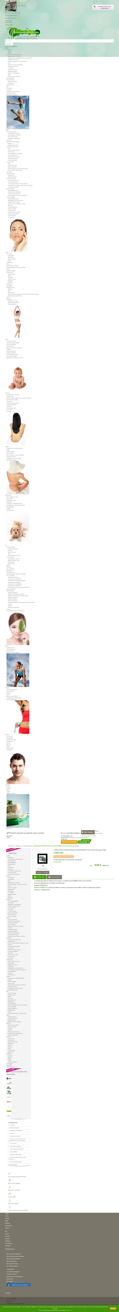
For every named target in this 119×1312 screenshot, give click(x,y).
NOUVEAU (9, 1065)
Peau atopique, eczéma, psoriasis (16, 267)
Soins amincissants (12, 689)
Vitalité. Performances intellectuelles (18, 595)
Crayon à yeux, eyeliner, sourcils (17, 204)
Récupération (10, 651)
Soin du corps (10, 557)
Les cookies (13, 1143)
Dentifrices (11, 83)
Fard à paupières (12, 207)
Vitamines (9, 49)
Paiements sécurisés (14, 1190)
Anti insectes (10, 510)
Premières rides (12, 165)
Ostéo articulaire (12, 601)
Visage (7, 130)
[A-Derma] (9, 1097)
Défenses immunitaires (14, 76)
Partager (46, 872)
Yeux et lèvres (10, 188)
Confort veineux (12, 599)
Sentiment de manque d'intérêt (16, 580)
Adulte (10, 51)
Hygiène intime (11, 287)
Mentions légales (14, 1128)
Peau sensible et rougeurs (15, 153)
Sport (6, 646)
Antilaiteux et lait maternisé (14, 503)
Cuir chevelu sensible (12, 400)
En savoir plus (57, 862)
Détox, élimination (11, 699)
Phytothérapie (11, 572)
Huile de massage (13, 301)
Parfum (8, 743)
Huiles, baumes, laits (13, 560)
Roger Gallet (11, 274)
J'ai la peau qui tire (13, 182)
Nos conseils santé (12, 1263)
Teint (9, 554)
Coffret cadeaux (11, 793)
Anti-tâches (11, 175)
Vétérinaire (8, 495)
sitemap (7, 1293)
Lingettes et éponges (14, 138)
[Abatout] (9, 1111)
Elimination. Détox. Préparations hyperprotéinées (21, 602)
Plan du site (10, 1301)
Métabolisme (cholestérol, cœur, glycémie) (20, 58)
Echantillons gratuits (15, 1146)
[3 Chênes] (9, 1115)
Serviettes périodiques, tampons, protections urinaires (23, 294)
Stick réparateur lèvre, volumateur (17, 195)
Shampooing (10, 396)
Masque (10, 143)
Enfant (9, 53)
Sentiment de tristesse (14, 585)
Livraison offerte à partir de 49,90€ (18, 1210)
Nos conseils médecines (14, 1254)
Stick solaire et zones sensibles (15, 455)
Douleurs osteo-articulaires (15, 65)
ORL (9, 75)
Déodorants (11, 562)
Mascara (10, 205)
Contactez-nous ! (12, 1274)
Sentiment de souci (13, 577)
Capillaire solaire (11, 456)
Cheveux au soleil (11, 408)
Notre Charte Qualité (15, 1162)
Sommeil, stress (12, 70)
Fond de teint (11, 210)
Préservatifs (10, 748)
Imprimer (39, 872)
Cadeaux (7, 785)
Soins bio (9, 406)
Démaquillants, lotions (14, 555)
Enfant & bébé (10, 451)
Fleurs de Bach (11, 575)
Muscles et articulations (13, 652)
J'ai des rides (10, 162)
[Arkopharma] (9, 1087)
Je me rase (10, 736)
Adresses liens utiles (15, 1154)
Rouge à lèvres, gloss (14, 202)
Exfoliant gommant (13, 145)
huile (9, 260)
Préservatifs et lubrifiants (15, 296)
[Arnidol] (9, 1078)
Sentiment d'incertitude (14, 579)
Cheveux (7, 393)
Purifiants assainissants (13, 91)
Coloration (9, 401)
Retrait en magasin (13, 1203)
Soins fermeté (11, 691)
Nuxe (9, 276)
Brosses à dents (12, 81)
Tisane (8, 609)
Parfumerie (10, 272)
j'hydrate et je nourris (12, 147)
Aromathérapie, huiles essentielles (16, 574)
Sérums (10, 550)
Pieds (8, 269)
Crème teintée (12, 215)
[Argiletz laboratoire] (9, 1083)
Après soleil (10, 453)
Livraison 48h (11, 1197)
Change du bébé (11, 353)
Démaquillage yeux (13, 190)
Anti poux (9, 411)
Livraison (12, 1125)
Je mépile (9, 286)
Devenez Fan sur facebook (20, 1285)
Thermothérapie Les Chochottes (16, 611)
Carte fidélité (13, 1152)
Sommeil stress (11, 93)
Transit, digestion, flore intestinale (17, 61)
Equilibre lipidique (13, 597)
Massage (9, 299)
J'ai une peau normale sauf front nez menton (20, 185)
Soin (9, 148)
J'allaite (9, 349)
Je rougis (9, 172)
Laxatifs (9, 508)
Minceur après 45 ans (12, 696)
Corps (6, 252)
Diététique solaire (11, 460)
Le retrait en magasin (13, 1271)
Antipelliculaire (11, 1067)
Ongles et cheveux (13, 59)
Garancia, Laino (12, 279)
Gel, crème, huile (12, 137)
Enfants (10, 606)
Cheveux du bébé (11, 344)
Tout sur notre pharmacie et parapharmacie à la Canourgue (16, 1139)
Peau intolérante (12, 155)
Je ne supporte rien (13, 180)
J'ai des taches (11, 173)
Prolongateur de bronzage (14, 458)
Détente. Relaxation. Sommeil (16, 594)
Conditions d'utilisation (16, 1130)
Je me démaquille (11, 132)
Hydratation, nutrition (12, 266)
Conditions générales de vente (15, 1303)
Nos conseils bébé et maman (15, 1256)
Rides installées (12, 167)
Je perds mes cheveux (13, 394)
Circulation (11, 68)
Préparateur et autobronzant (15, 448)
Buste (8, 297)
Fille (9, 291)
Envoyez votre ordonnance (15, 1276)
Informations (12, 1122)
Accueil (10, 846)
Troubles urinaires (13, 66)
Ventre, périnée (12, 304)
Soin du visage (11, 547)
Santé (6, 48)
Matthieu (10, 281)
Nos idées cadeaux (12, 1266)
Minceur (7, 688)
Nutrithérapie (10, 590)
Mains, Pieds (11, 564)
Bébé (6, 339)
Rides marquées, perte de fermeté (18, 168)
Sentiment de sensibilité (14, 584)
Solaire (7, 446)
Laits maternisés (11, 351)
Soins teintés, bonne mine (15, 170)
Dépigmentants (12, 177)
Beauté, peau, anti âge (14, 56)
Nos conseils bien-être (13, 1259)
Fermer (113, 1308)
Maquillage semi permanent (15, 200)
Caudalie (10, 277)
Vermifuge (9, 502)
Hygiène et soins (11, 500)
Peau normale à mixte (14, 150)
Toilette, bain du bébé (13, 343)
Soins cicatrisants (13, 158)
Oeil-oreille (10, 498)
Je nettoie (9, 140)
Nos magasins (14, 1164)
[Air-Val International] (9, 1106)
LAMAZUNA (58, 852)
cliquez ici (69, 1310)
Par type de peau (11, 178)
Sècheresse (11, 292)
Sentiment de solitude (14, 582)
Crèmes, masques (13, 549)
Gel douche (10, 738)
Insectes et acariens (12, 95)
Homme (10, 282)
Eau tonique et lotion (13, 133)
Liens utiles (10, 1279)
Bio (6, 545)
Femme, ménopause (13, 73)
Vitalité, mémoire (12, 71)
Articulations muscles (14, 302)
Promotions (8, 828)
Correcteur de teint (13, 214)
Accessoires (11, 217)
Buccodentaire (11, 80)
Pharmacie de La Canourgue (13, 13)
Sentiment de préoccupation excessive (19, 587)
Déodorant (9, 284)
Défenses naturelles (13, 607)
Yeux (9, 63)
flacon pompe (12, 259)
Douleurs (9, 90)
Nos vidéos (10, 1281)
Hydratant (9, 750)
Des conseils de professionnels (17, 1176)
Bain (8, 264)
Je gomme (9, 262)
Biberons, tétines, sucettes (14, 348)
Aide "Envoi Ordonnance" (17, 1149)
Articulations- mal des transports (16, 505)
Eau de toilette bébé (12, 354)
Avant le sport (10, 647)
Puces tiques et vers (12, 497)
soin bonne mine (12, 160)
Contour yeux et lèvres (14, 193)
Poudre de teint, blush (14, 212)
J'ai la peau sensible (13, 187)
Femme (10, 289)
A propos (12, 1133)
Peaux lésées (10, 85)
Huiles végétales (11, 589)
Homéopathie (10, 78)
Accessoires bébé (12, 356)
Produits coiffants (11, 405)
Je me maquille (11, 197)
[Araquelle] (9, 1092)
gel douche (11, 257)
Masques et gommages (13, 142)
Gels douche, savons (14, 559)
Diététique (9, 570)
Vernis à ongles (12, 209)
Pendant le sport (11, 649)
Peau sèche (11, 152)
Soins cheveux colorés (13, 403)
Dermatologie (10, 507)
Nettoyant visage (11, 740)
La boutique (10, 1269)
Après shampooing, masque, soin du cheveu (19, 398)
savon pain (11, 255)
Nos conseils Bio (11, 1261)
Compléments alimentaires (14, 54)
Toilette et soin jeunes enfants (15, 358)
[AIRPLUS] (9, 1101)
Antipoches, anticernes (14, 192)
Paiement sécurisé (15, 1136)
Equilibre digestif (12, 592)
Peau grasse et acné (13, 157)
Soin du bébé (10, 346)
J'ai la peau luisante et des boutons (18, 183)
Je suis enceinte (11, 341)
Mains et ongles (11, 271)
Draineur (9, 693)
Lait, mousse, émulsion (14, 135)
